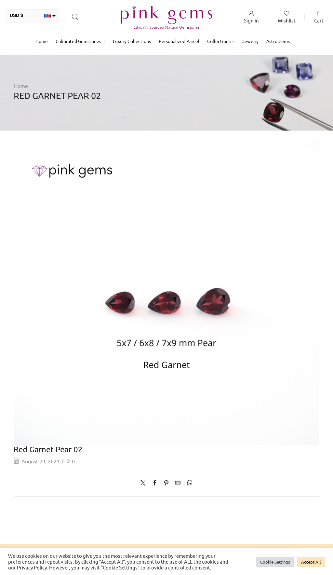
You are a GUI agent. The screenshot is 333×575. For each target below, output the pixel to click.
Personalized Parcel (179, 41)
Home (41, 41)
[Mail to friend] (178, 483)
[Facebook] (155, 483)
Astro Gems (278, 41)
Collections (219, 41)
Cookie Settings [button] (275, 562)
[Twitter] (144, 483)
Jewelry (250, 41)
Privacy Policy (32, 567)
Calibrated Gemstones (78, 41)
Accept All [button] (311, 562)
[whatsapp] (188, 483)
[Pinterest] (166, 483)
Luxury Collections (132, 41)
